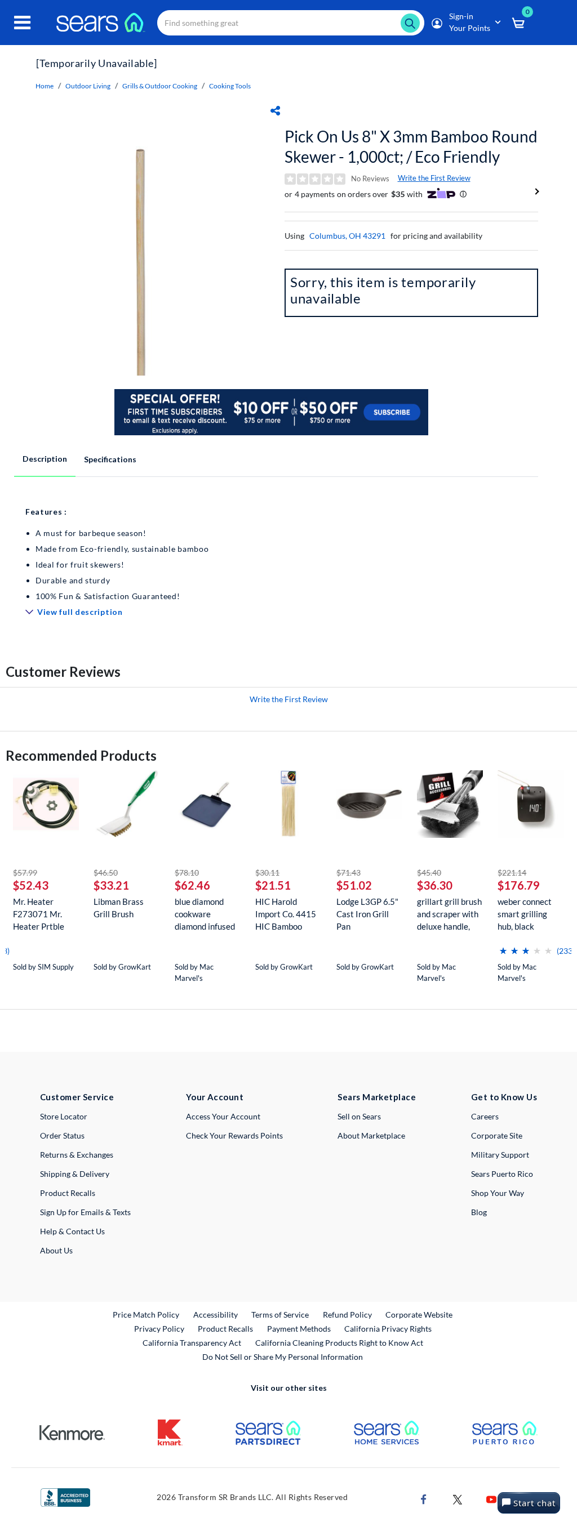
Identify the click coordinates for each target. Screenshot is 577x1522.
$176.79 (519, 885)
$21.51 (273, 885)
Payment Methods (299, 1328)
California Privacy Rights (388, 1328)
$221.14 (512, 872)
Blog (479, 1212)
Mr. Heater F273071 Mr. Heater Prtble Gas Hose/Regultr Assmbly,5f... (38, 914)
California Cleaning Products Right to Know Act (339, 1342)
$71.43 (348, 872)
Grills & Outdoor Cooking (159, 86)
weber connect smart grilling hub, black (525, 913)
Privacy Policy (159, 1328)
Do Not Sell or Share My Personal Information (282, 1357)
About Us (56, 1250)
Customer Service (77, 1097)
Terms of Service (280, 1314)
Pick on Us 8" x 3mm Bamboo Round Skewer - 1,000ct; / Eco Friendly (411, 146)
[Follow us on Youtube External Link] (491, 1498)
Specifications (110, 459)
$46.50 (106, 872)
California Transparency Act (192, 1342)
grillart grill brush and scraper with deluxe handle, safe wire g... (449, 914)
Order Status (62, 1135)
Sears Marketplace (377, 1097)
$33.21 (111, 885)
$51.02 (354, 885)
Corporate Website (419, 1314)
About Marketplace (371, 1135)
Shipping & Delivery (74, 1174)
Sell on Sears (359, 1116)
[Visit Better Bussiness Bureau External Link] (65, 1496)
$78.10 (187, 872)
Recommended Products (81, 755)
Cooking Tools (230, 86)
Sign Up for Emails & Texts (85, 1212)
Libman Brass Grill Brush (119, 907)
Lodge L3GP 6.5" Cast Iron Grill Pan (367, 913)
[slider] (526, 946)
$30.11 (267, 872)
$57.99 (25, 872)
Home (44, 86)
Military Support (500, 1154)
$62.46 (192, 885)
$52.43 (30, 885)
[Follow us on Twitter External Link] (457, 1498)
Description (45, 458)
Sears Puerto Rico (502, 1174)
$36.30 (434, 885)
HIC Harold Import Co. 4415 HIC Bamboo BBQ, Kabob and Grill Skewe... (285, 914)
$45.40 (429, 872)
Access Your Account (223, 1116)
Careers (485, 1116)
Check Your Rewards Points (234, 1135)
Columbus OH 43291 (347, 235)
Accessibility (215, 1314)
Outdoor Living (87, 86)
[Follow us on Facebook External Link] (423, 1498)
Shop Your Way (497, 1193)
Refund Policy (347, 1314)
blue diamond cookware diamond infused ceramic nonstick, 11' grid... (207, 914)
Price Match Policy (146, 1314)
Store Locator (63, 1116)
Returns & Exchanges (76, 1154)
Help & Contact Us (72, 1231)
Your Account (214, 1097)
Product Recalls (67, 1193)
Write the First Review (434, 177)
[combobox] (290, 22)
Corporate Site (496, 1135)
